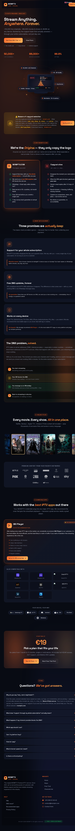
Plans (46, 783)
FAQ (7, 800)
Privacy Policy (10, 809)
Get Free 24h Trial (12, 40)
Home (46, 780)
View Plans (29, 40)
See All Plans (30, 661)
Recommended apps (12, 806)
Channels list (48, 789)
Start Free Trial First (49, 661)
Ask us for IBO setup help (16, 558)
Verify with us (67, 123)
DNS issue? (10, 803)
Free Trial (47, 786)
